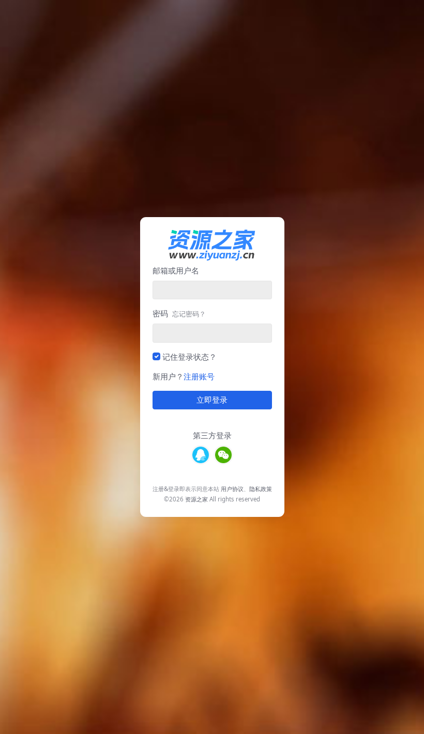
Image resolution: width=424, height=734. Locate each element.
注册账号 (199, 376)
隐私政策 (260, 489)
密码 (179, 313)
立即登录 (212, 400)
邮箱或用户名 (176, 270)
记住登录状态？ (189, 356)
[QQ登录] (200, 455)
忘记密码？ (189, 313)
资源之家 (196, 499)
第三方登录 (212, 435)
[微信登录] (223, 455)
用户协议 (232, 489)
